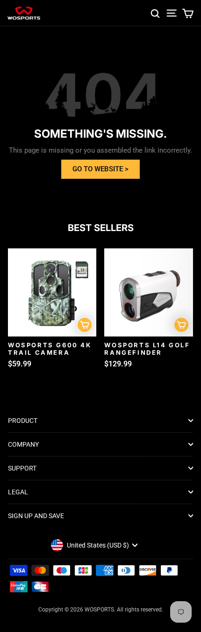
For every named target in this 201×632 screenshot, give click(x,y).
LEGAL (18, 492)
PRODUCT (22, 420)
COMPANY (23, 444)
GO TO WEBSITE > (100, 169)
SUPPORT (22, 468)
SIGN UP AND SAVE (36, 516)
